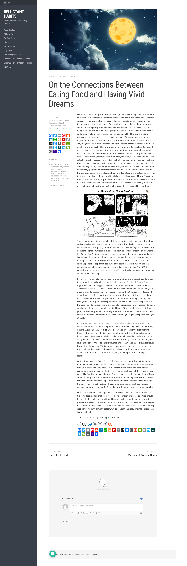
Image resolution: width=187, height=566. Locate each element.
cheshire (54, 169)
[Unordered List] (87, 513)
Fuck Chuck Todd (58, 455)
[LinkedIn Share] (90, 424)
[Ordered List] (84, 513)
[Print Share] (100, 424)
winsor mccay (57, 180)
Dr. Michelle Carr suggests (115, 361)
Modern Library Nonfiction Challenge (18, 63)
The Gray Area (9, 38)
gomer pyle (61, 174)
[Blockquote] (90, 513)
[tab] (5, 3)
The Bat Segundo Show (13, 54)
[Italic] (75, 513)
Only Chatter (9, 50)
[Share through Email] (95, 424)
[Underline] (78, 513)
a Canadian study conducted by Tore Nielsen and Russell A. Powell (115, 323)
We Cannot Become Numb (142, 455)
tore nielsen (63, 178)
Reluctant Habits (14, 14)
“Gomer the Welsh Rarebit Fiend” (104, 270)
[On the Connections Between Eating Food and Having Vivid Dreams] (103, 40)
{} (99, 512)
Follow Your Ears (10, 46)
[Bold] (72, 513)
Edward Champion (68, 77)
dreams (63, 171)
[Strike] (81, 513)
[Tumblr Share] (105, 424)
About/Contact (9, 30)
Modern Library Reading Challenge (17, 59)
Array (95, 554)
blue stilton (56, 165)
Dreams (54, 159)
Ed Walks (7, 67)
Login (141, 499)
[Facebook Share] (79, 424)
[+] (102, 512)
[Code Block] (93, 513)
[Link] (96, 513)
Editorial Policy (9, 34)
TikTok (6, 42)
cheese (66, 167)
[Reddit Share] (110, 424)
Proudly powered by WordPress (65, 554)
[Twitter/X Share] (84, 424)
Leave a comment (58, 186)
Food (53, 174)
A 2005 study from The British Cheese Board (129, 282)
